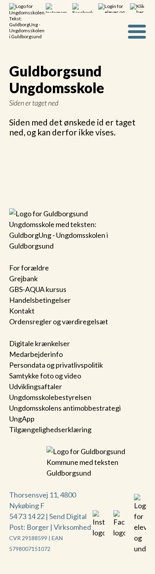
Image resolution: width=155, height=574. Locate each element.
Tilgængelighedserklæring (50, 429)
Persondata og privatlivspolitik (56, 364)
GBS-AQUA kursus (37, 289)
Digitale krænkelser (39, 343)
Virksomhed (72, 527)
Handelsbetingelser (40, 300)
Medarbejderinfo (36, 354)
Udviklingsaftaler (35, 386)
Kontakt (22, 310)
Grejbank (23, 278)
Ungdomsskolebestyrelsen (50, 397)
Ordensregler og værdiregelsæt (58, 321)
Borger (38, 527)
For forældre (29, 267)
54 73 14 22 (27, 516)
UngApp (22, 418)
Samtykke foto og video (45, 375)
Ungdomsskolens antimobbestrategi (65, 408)
